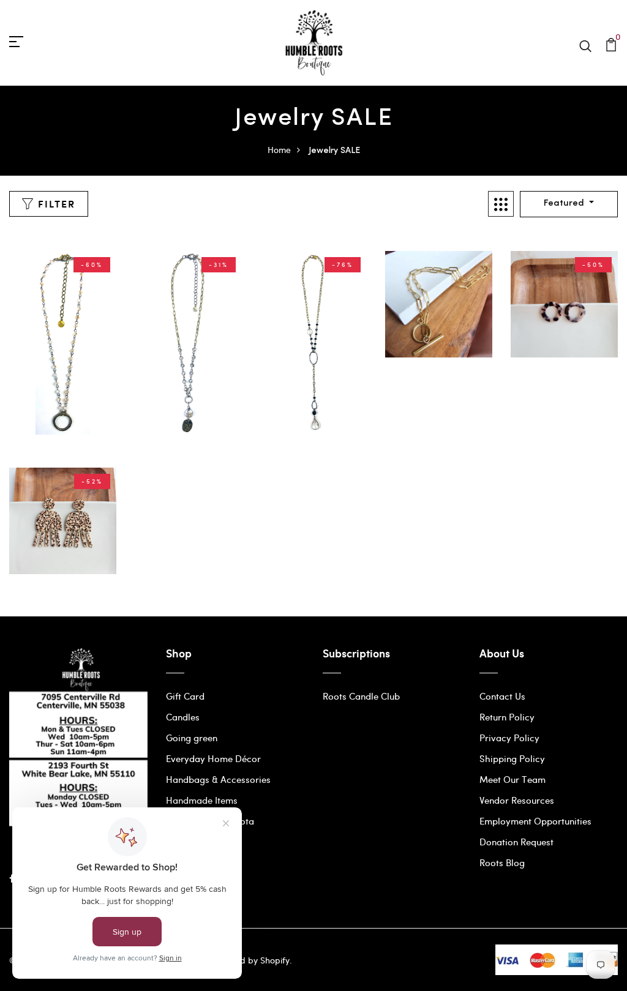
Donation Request (516, 842)
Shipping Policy (512, 758)
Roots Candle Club (361, 696)
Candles (183, 717)
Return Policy (507, 717)
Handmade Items (202, 800)
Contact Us (502, 696)
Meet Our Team (512, 779)
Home (279, 149)
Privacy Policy (509, 737)
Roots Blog (502, 862)
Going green (191, 737)
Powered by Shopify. (250, 960)
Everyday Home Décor (213, 758)
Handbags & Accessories (218, 779)
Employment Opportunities (535, 821)
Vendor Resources (516, 800)
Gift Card (185, 696)
